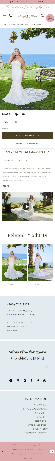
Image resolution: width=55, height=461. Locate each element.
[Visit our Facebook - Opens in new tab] (31, 380)
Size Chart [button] (5, 128)
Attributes (23, 160)
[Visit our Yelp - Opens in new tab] (10, 380)
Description (9, 160)
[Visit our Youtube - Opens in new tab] (44, 380)
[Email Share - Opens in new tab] (23, 114)
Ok (52, 451)
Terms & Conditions (37, 424)
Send (46, 368)
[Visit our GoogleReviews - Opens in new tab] (25, 380)
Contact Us (41, 412)
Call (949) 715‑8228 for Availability (27, 152)
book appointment (27, 143)
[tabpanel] (27, 69)
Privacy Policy (40, 428)
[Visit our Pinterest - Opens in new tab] (38, 380)
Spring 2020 (36, 25)
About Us (42, 416)
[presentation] (14, 262)
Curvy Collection (19, 25)
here (31, 458)
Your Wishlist (40, 405)
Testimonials (41, 420)
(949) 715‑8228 (18, 304)
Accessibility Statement (35, 432)
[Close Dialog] (2, 451)
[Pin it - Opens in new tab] (16, 114)
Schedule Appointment (35, 408)
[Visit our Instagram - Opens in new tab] (18, 380)
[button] (4, 15)
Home (5, 25)
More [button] (6, 186)
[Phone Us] (11, 15)
